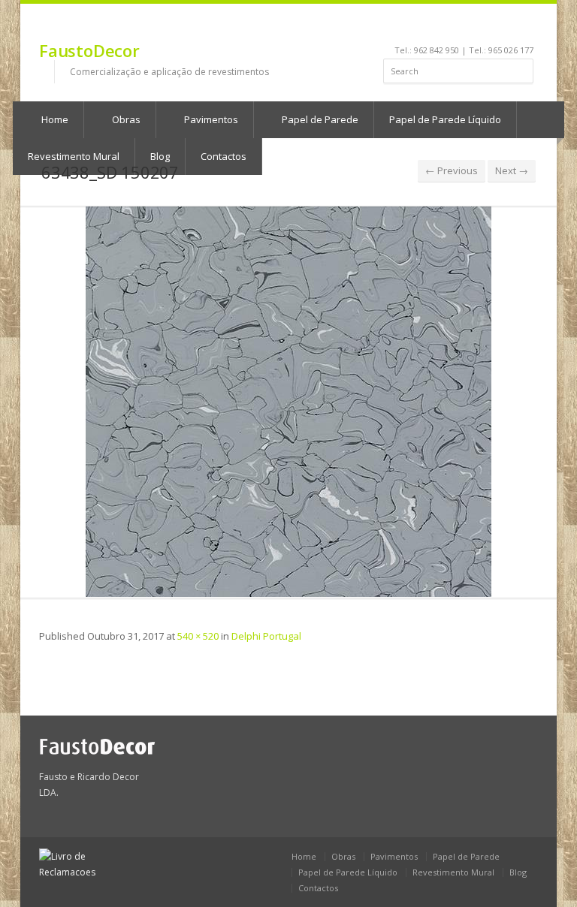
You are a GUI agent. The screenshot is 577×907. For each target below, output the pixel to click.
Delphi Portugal (266, 636)
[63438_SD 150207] (288, 401)
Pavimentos (210, 119)
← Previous (451, 170)
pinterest (486, 27)
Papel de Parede (318, 119)
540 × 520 (198, 636)
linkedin (446, 27)
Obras (125, 119)
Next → (511, 170)
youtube (466, 27)
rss (507, 27)
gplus (523, 27)
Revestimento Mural (453, 872)
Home (53, 119)
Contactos (318, 887)
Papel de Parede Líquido (445, 119)
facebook (428, 27)
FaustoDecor (89, 50)
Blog (518, 872)
